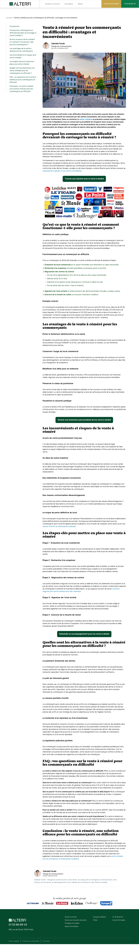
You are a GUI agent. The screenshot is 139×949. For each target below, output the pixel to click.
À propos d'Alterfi (99, 917)
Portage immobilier (72, 923)
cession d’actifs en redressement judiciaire (59, 526)
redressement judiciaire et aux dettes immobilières (62, 171)
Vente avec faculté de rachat (75, 920)
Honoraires (46, 941)
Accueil (9, 18)
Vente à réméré (71, 917)
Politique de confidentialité (30, 941)
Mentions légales (14, 941)
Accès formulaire (119, 920)
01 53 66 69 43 (118, 917)
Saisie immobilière (71, 926)
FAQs (95, 920)
